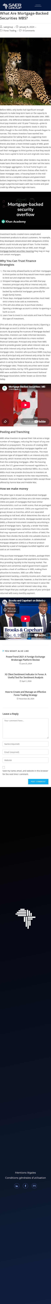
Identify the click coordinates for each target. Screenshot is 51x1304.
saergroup (8, 27)
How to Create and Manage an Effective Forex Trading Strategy (25, 693)
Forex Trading (10, 30)
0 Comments (29, 30)
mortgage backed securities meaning (17, 251)
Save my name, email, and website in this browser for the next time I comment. (25, 772)
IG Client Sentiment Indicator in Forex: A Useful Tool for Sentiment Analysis (25, 676)
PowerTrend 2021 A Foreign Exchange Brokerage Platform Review (25, 658)
